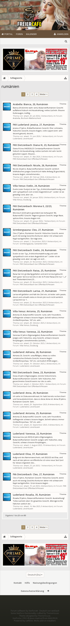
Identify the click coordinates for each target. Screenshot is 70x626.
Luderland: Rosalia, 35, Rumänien (32, 494)
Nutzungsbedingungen (45, 582)
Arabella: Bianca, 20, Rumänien (30, 104)
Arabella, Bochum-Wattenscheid (27, 118)
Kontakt (18, 582)
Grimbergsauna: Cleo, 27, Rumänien (33, 229)
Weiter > (43, 94)
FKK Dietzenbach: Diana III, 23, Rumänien (36, 145)
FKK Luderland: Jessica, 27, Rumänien (34, 124)
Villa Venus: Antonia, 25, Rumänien (32, 311)
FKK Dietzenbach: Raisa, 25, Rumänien (34, 270)
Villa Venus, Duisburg (22, 199)
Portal (8, 34)
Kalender (31, 34)
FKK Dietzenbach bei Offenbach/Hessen (30, 159)
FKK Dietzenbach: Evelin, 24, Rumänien (34, 250)
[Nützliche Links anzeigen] (65, 78)
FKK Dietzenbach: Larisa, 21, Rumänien (35, 290)
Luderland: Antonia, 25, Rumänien (32, 413)
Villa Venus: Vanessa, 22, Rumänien (33, 331)
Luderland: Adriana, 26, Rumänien (32, 352)
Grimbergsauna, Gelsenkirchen (33, 243)
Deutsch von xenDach (49, 610)
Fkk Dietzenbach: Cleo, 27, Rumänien (34, 474)
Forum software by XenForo (24, 610)
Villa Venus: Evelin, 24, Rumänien (31, 185)
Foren (19, 34)
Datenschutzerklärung (32, 590)
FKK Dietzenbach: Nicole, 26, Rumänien (35, 165)
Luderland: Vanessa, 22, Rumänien (32, 433)
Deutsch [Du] (34, 574)
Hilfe (27, 582)
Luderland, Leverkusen (23, 138)
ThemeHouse (52, 613)
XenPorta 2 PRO (20, 618)
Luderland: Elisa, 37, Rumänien (30, 453)
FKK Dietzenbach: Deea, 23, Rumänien (34, 372)
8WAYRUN (52, 618)
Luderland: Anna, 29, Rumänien (30, 392)
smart (26, 116)
